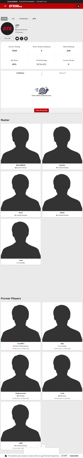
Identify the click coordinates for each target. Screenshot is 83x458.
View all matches (41, 110)
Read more (74, 456)
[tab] (20, 73)
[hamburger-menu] (5, 6)
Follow (7, 38)
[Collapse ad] (41, 446)
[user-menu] (78, 6)
